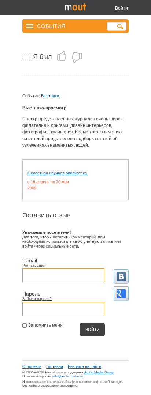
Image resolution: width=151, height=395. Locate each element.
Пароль (31, 294)
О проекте (31, 366)
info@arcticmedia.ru (67, 376)
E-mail (29, 260)
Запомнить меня (45, 325)
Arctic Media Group (99, 372)
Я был (42, 56)
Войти (121, 8)
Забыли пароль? (37, 299)
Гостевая (54, 366)
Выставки (50, 96)
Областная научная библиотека (57, 173)
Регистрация (33, 265)
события (51, 25)
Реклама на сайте (84, 366)
